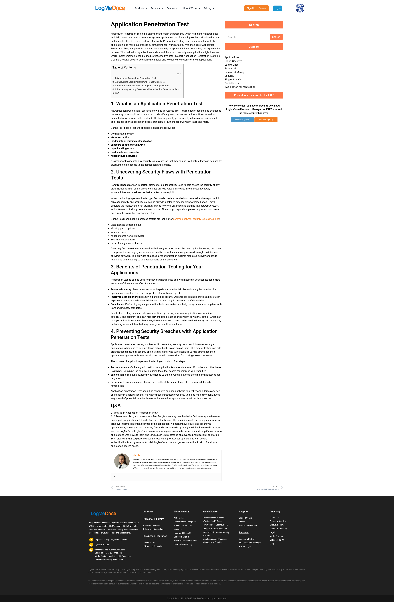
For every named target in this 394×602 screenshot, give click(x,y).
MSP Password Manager (250, 543)
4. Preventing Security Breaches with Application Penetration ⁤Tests (147, 89)
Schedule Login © (181, 537)
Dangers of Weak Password (215, 529)
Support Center (245, 518)
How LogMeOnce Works (213, 517)
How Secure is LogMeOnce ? (215, 525)
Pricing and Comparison (153, 529)
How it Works (190, 8)
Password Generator (248, 525)
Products (139, 8)
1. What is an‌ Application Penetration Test (135, 78)
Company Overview (278, 521)
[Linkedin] (114, 477)
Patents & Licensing (278, 529)
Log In (278, 8)
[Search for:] (247, 37)
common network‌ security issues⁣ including (196, 218)
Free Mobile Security (183, 525)
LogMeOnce (232, 64)
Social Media (232, 83)
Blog (272, 544)
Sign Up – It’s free (256, 8)
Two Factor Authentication (240, 86)
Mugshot (178, 529)
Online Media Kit (277, 540)
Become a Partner (247, 539)
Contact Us (274, 517)
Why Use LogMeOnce (212, 521)
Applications (232, 57)
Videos (242, 522)
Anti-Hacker (179, 518)
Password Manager (236, 72)
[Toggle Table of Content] (176, 73)
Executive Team (276, 525)
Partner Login (245, 546)
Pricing (207, 8)
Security (229, 75)
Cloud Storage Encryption (185, 522)
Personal (155, 8)
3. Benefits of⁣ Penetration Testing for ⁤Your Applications (142, 85)
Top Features (149, 542)
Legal (272, 532)
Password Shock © (182, 533)
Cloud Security (233, 60)
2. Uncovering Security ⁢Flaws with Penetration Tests (140, 82)
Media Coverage (277, 536)
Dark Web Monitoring (183, 544)
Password (230, 68)
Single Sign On (233, 79)
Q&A (117, 93)
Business (172, 8)
